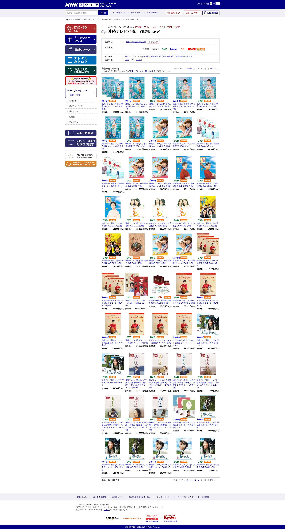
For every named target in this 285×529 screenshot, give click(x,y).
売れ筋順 (188, 56)
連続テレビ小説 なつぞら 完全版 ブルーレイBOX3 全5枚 (160, 467)
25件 (127, 60)
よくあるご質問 (99, 497)
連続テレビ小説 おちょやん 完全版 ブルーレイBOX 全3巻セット (113, 106)
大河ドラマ (74, 101)
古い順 (146, 56)
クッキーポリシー (164, 497)
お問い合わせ (81, 497)
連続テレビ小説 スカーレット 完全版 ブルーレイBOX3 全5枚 (113, 342)
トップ (71, 19)
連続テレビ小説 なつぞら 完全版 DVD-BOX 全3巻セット (113, 382)
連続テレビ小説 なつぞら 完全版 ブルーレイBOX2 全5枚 (208, 425)
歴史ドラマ (74, 122)
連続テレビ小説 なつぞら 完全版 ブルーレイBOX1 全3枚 (113, 467)
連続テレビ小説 (76, 106)
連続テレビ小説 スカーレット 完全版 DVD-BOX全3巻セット (207, 263)
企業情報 (205, 497)
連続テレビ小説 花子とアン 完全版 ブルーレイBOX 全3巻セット (184, 425)
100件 (138, 60)
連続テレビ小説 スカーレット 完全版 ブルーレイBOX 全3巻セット (113, 303)
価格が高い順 (168, 56)
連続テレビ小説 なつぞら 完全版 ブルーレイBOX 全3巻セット (208, 342)
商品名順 (179, 56)
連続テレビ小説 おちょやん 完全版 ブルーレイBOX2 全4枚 (184, 106)
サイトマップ (136, 13)
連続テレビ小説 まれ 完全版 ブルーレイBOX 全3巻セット (113, 186)
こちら (107, 510)
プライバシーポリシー (186, 497)
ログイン (173, 13)
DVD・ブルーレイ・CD (103, 19)
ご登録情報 (211, 12)
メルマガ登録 (152, 13)
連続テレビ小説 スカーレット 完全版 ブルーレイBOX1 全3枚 (184, 342)
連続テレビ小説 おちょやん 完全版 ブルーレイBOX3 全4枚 (136, 106)
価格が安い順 (156, 56)
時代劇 (72, 117)
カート (192, 12)
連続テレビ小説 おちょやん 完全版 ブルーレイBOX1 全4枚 (113, 146)
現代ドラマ (74, 111)
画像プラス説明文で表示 (136, 42)
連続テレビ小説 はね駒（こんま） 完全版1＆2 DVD (135, 303)
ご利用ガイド (120, 13)
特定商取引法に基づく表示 (140, 497)
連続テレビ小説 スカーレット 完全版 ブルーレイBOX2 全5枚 (207, 303)
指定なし (129, 56)
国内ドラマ (119, 19)
